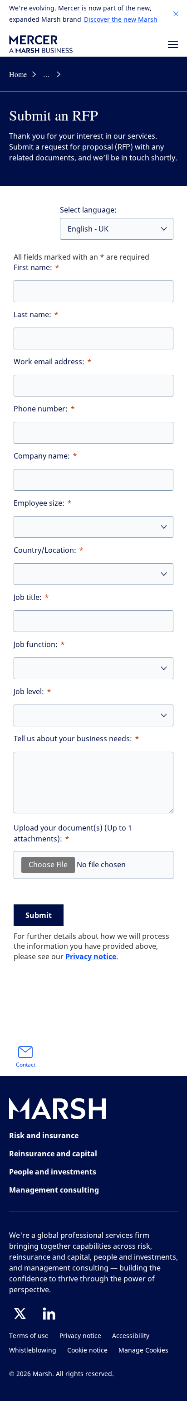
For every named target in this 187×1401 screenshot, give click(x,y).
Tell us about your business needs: (73, 739)
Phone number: (41, 409)
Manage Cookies (143, 1350)
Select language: (88, 210)
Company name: (42, 456)
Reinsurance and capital (53, 1154)
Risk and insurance (44, 1135)
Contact (25, 1065)
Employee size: (39, 503)
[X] (20, 1313)
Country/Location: (45, 550)
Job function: (36, 644)
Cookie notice (87, 1350)
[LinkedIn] (49, 1313)
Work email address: (49, 362)
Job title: (28, 597)
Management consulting (54, 1190)
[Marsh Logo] (57, 1110)
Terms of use (29, 1336)
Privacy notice (90, 956)
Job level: (29, 691)
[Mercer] (41, 44)
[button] (176, 14)
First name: (33, 267)
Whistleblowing (32, 1350)
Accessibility (130, 1336)
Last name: (32, 314)
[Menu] (173, 44)
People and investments (52, 1172)
